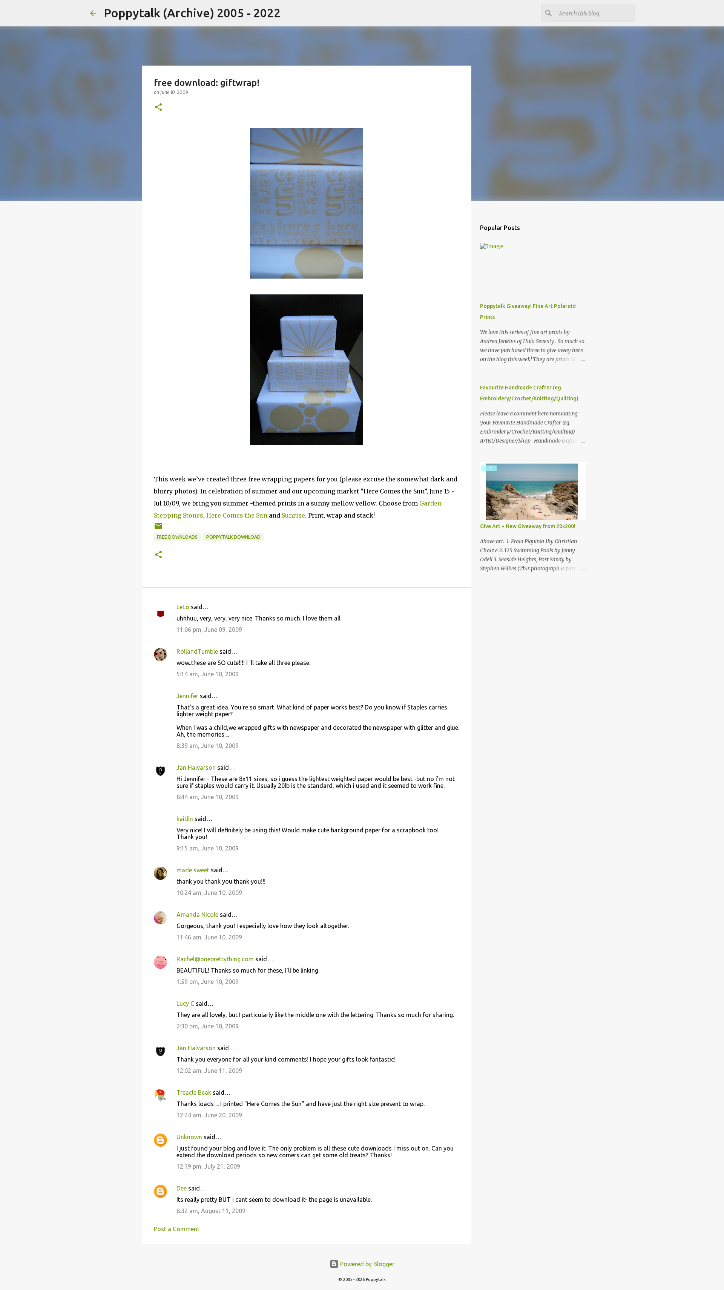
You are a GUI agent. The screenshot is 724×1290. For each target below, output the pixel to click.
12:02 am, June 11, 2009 (209, 1070)
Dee (181, 1188)
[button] (158, 108)
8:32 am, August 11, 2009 (210, 1210)
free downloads (177, 537)
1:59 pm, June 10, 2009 (207, 981)
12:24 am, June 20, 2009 (209, 1115)
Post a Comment (176, 1229)
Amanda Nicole (197, 914)
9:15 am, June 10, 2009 (207, 848)
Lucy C (185, 1003)
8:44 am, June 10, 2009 (207, 797)
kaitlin (184, 818)
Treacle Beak (193, 1092)
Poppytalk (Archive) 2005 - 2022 (192, 13)
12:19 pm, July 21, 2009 (208, 1166)
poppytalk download (233, 537)
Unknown (189, 1137)
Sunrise (293, 515)
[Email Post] (158, 528)
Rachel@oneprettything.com (215, 959)
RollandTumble (197, 651)
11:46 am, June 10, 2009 (209, 937)
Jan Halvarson (196, 767)
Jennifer (187, 695)
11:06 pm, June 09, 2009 (209, 629)
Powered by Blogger (366, 1264)
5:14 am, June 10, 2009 (207, 674)
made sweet (192, 870)
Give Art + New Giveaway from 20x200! (527, 526)
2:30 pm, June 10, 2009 (207, 1026)
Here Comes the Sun (236, 515)
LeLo (182, 607)
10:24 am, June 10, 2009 (209, 892)
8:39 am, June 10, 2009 (207, 745)
